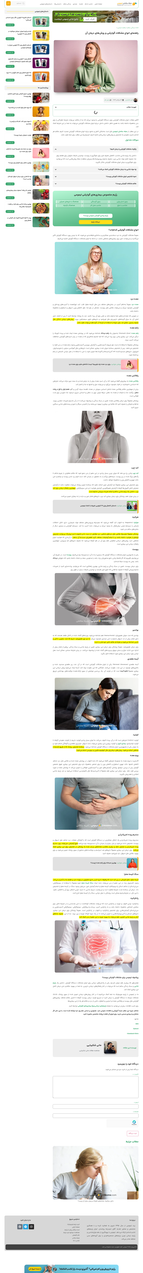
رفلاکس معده (133, 381)
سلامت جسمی (122, 28)
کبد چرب (135, 473)
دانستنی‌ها (57, 4)
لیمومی (115, 131)
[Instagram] (31, 1226)
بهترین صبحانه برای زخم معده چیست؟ (103, 863)
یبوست (69, 555)
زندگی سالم (67, 4)
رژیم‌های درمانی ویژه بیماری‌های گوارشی (92, 1006)
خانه (137, 28)
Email (135, 1112)
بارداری (75, 4)
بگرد (8, 3)
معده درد (135, 304)
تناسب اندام (89, 4)
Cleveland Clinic (132, 1033)
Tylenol (135, 1028)
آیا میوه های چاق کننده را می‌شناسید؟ (19, 108)
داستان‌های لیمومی (46, 4)
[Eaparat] (20, 1226)
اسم (136, 1102)
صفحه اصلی (98, 4)
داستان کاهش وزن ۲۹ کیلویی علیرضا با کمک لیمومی (98, 506)
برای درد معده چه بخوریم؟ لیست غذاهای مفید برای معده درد (89, 364)
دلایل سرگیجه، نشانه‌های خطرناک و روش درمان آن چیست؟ (96, 1201)
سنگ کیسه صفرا (87, 883)
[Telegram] (25, 1226)
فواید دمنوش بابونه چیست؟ (22, 135)
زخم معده (134, 333)
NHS (137, 1024)
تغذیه (81, 4)
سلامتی (120, 131)
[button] (56, 107)
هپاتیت (136, 522)
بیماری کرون (122, 743)
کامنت (135, 1074)
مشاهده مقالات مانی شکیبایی (89, 1050)
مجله (125, 131)
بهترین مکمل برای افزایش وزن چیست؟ (19, 163)
